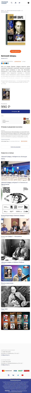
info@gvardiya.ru (5, 355)
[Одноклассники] (3, 63)
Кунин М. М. (4, 58)
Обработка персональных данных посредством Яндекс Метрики (17, 391)
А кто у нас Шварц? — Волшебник (11, 236)
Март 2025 (4, 309)
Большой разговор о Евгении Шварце (12, 215)
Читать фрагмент (15, 51)
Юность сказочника (7, 283)
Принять (7, 390)
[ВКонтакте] (1, 63)
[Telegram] (8, 63)
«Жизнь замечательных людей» (13, 10)
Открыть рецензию (5, 139)
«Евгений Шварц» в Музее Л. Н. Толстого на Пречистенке (14, 183)
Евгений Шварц (4, 11)
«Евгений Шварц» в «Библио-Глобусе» (12, 262)
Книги (2, 10)
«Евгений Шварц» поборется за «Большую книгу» (14, 157)
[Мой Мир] (5, 63)
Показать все (4, 103)
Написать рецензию (15, 147)
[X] (6, 63)
